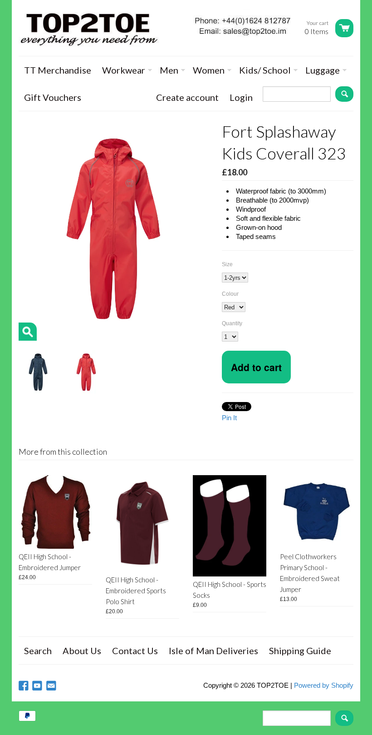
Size (227, 264)
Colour (230, 294)
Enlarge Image (28, 332)
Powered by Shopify (323, 685)
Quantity (232, 323)
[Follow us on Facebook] (24, 686)
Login (241, 97)
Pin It (229, 418)
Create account (187, 97)
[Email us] (52, 686)
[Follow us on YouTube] (38, 686)
